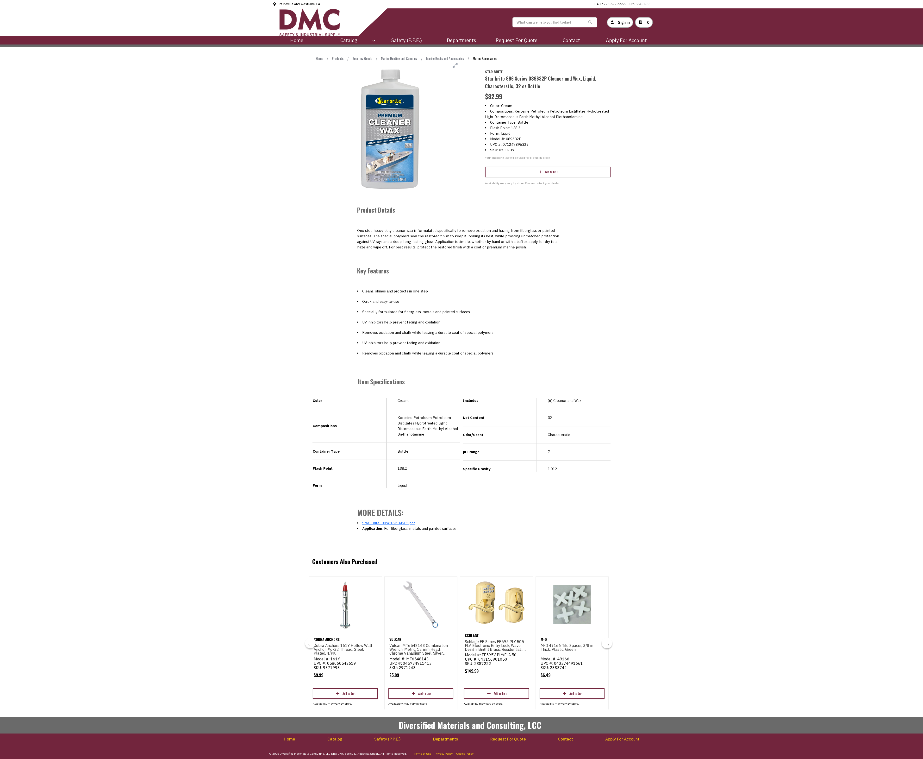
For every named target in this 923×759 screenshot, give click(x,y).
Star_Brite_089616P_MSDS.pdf (388, 523)
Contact (571, 40)
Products (337, 58)
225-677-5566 (615, 4)
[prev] (310, 643)
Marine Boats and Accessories (445, 58)
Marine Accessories (485, 58)
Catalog (334, 739)
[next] (607, 643)
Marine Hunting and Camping (399, 58)
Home (296, 40)
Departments (461, 40)
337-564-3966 (639, 4)
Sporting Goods (362, 58)
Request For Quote (516, 40)
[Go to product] (345, 605)
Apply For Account (626, 40)
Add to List (551, 172)
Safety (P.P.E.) (406, 40)
